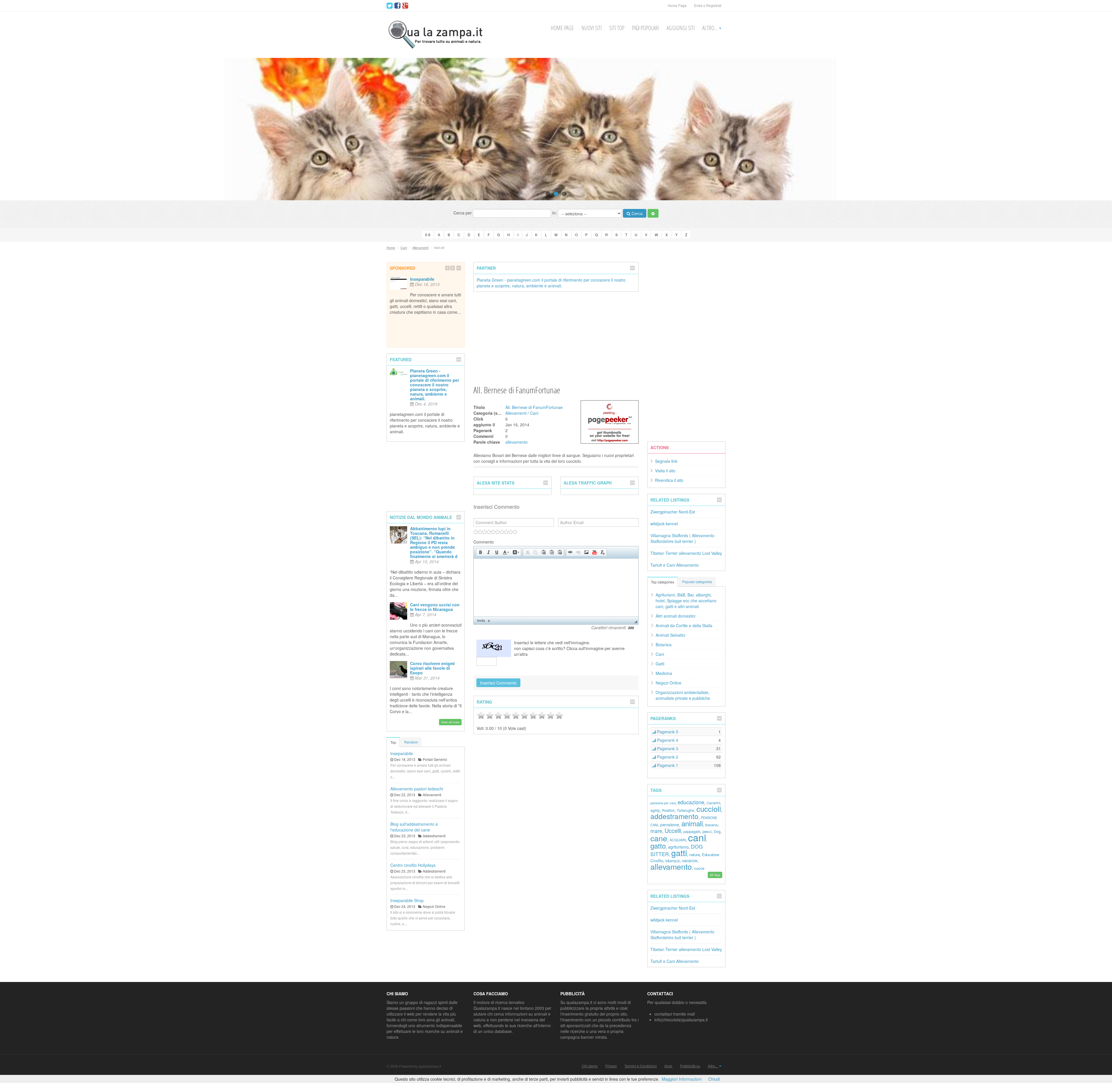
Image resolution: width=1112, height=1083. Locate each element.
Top (393, 742)
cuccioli (708, 808)
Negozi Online (668, 683)
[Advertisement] (556, 338)
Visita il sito (665, 470)
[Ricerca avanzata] (653, 213)
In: (555, 213)
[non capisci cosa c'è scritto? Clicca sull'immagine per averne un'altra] (493, 648)
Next (1097, 129)
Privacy (611, 1066)
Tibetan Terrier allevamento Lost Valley (686, 553)
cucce (699, 868)
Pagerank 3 (667, 748)
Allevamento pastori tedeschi (416, 789)
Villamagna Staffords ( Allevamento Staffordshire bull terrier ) (682, 538)
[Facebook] (397, 5)
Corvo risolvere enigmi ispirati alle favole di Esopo (432, 668)
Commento (483, 542)
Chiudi (714, 1079)
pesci (707, 831)
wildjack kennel (664, 523)
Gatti (660, 664)
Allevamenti (420, 247)
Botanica (664, 644)
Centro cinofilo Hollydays (413, 865)
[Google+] (405, 5)
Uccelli (673, 830)
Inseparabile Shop (407, 900)
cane (658, 838)
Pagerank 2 (667, 757)
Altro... (710, 28)
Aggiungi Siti (681, 28)
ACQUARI (678, 839)
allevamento (516, 442)
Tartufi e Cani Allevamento (674, 565)
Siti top (616, 28)
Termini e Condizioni (640, 1066)
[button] (480, 552)
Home (391, 247)
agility (655, 810)
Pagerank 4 (667, 740)
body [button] (481, 620)
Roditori (668, 810)
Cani (403, 247)
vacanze (689, 860)
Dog (717, 831)
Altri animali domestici (675, 616)
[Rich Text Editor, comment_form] (556, 587)
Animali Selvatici (670, 635)
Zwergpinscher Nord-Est (672, 512)
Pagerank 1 (667, 765)
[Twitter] (390, 5)
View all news (450, 722)
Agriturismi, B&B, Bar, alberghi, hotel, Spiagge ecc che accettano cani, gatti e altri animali (686, 600)
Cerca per (463, 213)
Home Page (677, 5)
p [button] (489, 620)
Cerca (636, 213)
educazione (691, 802)
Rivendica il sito (669, 480)
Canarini (713, 802)
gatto (658, 845)
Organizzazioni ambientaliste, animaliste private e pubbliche (683, 695)
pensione (669, 824)
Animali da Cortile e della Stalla (684, 625)
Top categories (662, 581)
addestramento (674, 816)
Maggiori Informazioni (681, 1079)
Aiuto (668, 1066)
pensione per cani (662, 803)
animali (692, 823)
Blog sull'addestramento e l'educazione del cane (414, 827)
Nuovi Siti (591, 28)
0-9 (427, 234)
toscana (711, 824)
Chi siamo (590, 1066)
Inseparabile (422, 279)
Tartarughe (685, 810)
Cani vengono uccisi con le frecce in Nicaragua (435, 607)
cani (697, 837)
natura (694, 854)
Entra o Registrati (707, 5)
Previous (15, 129)
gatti (679, 852)
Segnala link (666, 461)
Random (411, 741)
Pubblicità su (690, 1066)
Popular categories (697, 581)
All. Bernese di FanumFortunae (534, 407)
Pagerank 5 (667, 732)
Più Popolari (645, 28)
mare (656, 830)
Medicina (664, 673)
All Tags (715, 875)
